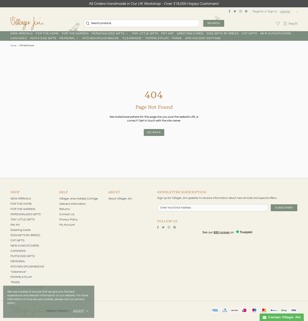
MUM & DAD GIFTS (22, 256)
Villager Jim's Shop (27, 23)
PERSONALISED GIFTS (25, 214)
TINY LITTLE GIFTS (22, 219)
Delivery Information (72, 203)
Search (213, 23)
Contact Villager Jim (283, 317)
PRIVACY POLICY (57, 310)
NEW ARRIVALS (20, 198)
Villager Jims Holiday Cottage (78, 198)
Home (13, 46)
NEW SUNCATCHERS (24, 245)
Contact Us (66, 214)
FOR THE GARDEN (22, 209)
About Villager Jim (120, 198)
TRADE (15, 282)
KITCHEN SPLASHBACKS (27, 266)
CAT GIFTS (17, 240)
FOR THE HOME (21, 203)
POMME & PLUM (21, 277)
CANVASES (18, 250)
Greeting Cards (20, 230)
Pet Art (15, 224)
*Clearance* (18, 271)
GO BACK (154, 132)
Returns (64, 209)
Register (258, 11)
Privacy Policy (68, 219)
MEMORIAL (17, 261)
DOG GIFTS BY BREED (25, 235)
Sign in (272, 11)
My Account (67, 224)
